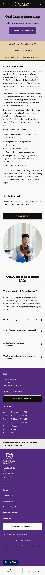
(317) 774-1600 (26, 50)
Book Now (22, 216)
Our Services (8, 496)
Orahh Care (37, 546)
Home (5, 490)
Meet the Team (9, 501)
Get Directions (22, 399)
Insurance (7, 518)
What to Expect (9, 507)
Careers (30, 546)
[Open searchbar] (40, 4)
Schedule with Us (22, 31)
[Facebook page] (4, 483)
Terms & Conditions (20, 546)
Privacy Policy (8, 546)
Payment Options (10, 512)
